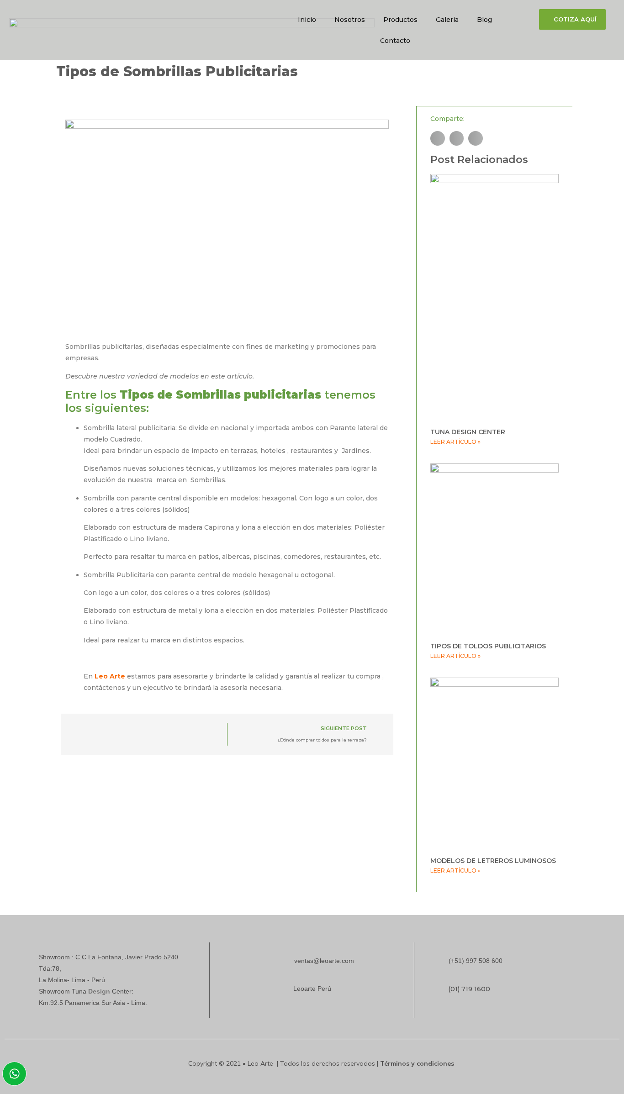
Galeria (447, 20)
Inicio (307, 20)
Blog (484, 20)
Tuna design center (467, 432)
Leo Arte (110, 676)
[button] (437, 138)
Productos (400, 20)
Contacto (395, 41)
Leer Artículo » (455, 441)
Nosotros (349, 20)
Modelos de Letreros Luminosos (493, 861)
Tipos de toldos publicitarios (488, 646)
